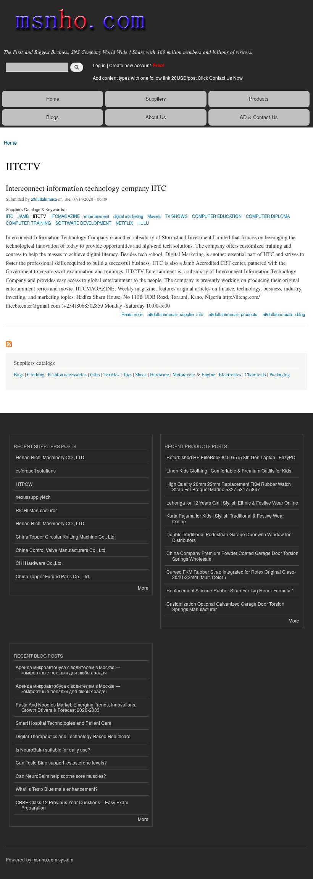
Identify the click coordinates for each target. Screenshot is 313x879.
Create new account (130, 65)
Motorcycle (184, 374)
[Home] (77, 21)
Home (52, 98)
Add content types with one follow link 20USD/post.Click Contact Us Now (168, 77)
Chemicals (256, 374)
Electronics (230, 374)
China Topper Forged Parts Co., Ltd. (53, 576)
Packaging (279, 374)
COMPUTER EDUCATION (217, 216)
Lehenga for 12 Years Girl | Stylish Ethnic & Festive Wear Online (232, 502)
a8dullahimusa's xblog (284, 314)
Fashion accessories (67, 374)
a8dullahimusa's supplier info (175, 314)
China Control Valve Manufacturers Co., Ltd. (61, 550)
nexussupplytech (33, 497)
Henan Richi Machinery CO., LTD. (51, 457)
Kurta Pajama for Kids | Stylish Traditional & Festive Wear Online (225, 518)
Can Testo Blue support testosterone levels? (61, 762)
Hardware (159, 374)
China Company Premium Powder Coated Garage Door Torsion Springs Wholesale (232, 555)
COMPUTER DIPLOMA (268, 216)
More (143, 587)
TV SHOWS (176, 216)
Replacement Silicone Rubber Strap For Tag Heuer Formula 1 (230, 590)
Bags (19, 374)
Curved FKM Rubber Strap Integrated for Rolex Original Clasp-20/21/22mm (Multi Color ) (231, 574)
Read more (131, 313)
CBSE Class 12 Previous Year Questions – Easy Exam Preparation (72, 805)
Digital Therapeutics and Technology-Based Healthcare (73, 736)
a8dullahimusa (44, 199)
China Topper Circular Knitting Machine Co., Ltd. (66, 536)
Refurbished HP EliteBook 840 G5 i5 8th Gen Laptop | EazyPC (230, 457)
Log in (99, 65)
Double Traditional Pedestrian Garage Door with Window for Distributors (228, 537)
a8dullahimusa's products (233, 314)
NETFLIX (124, 223)
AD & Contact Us (259, 117)
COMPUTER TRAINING (28, 223)
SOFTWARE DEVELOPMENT (83, 223)
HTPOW (24, 484)
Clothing (35, 374)
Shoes (141, 374)
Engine (208, 374)
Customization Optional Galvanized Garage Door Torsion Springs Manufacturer (225, 606)
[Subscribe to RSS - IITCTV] (9, 342)
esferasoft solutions (36, 470)
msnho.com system (52, 859)
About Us (155, 117)
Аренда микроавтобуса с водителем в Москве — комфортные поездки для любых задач (68, 670)
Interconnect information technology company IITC (86, 188)
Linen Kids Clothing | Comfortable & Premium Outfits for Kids (228, 470)
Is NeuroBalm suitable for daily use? (53, 749)
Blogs (52, 117)
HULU (143, 223)
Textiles (111, 374)
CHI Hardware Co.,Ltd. (39, 563)
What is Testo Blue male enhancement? (57, 788)
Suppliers (155, 98)
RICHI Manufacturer (36, 510)
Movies (154, 216)
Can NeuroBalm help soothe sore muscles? (61, 776)
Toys (127, 374)
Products (259, 98)
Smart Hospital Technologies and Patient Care (63, 722)
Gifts (95, 374)
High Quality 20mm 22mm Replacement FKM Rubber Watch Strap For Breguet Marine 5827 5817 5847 (228, 486)
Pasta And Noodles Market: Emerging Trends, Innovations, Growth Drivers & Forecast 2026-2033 (76, 707)
